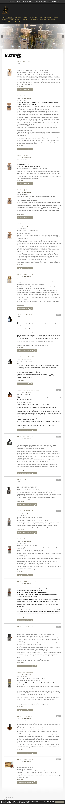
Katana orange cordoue (26, 581)
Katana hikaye (22, 155)
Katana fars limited (24, 716)
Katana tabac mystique (25, 357)
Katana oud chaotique (26, 314)
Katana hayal (22, 96)
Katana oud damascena (26, 626)
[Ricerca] (15, 21)
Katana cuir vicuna (24, 479)
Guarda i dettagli (20, 86)
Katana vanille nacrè (25, 274)
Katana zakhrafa (23, 224)
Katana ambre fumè (24, 61)
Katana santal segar (25, 672)
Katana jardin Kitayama (26, 436)
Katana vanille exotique (26, 759)
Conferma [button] (60, 801)
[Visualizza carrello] (19, 22)
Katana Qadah (22, 190)
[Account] (12, 22)
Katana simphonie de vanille (28, 390)
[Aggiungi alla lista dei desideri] (31, 89)
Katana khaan (22, 539)
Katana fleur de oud (25, 510)
